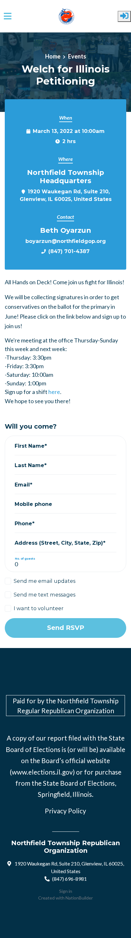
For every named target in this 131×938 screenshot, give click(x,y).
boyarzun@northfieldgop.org (65, 241)
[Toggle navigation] (7, 16)
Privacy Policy (65, 811)
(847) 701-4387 (69, 251)
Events (77, 56)
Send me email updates (44, 581)
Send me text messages (44, 594)
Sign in (65, 891)
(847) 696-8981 (69, 879)
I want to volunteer (39, 608)
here (54, 391)
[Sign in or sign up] (124, 16)
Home (52, 56)
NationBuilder (79, 897)
